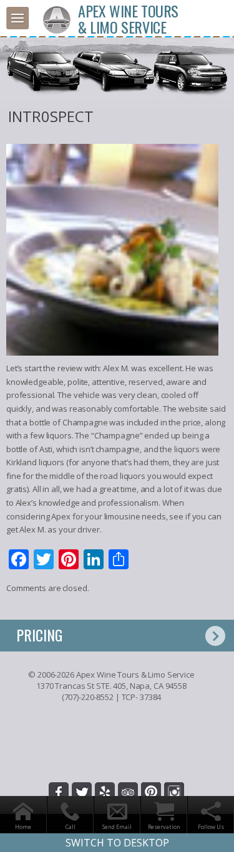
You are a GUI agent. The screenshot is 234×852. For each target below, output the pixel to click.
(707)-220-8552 (88, 697)
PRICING (39, 634)
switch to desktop (117, 843)
